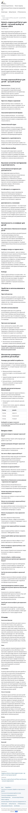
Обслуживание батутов (6, 805)
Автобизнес (17, 805)
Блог (2, 787)
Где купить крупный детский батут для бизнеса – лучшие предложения (13, 779)
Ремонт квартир (19, 6)
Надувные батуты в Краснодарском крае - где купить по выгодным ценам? (13, 773)
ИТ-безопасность (22, 12)
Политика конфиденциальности (9, 795)
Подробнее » (8, 787)
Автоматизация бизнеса (7, 6)
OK (16, 811)
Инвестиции (4, 12)
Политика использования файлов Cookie (11, 793)
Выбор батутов (12, 12)
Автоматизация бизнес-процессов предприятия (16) (13, 801)
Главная (3, 16)
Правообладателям (5, 797)
